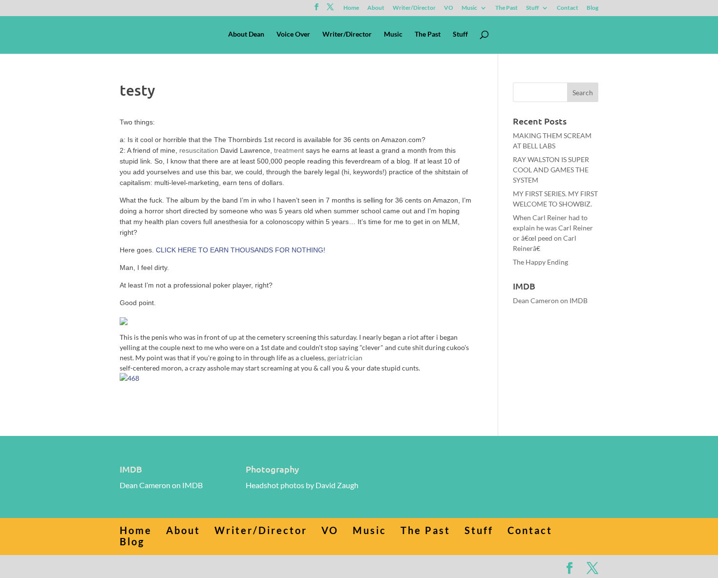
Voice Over (293, 34)
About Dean (246, 34)
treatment (289, 150)
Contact (567, 8)
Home (351, 8)
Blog (592, 8)
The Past (506, 8)
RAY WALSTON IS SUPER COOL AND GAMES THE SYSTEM (551, 169)
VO (448, 8)
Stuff (532, 8)
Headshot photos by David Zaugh (302, 485)
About (375, 8)
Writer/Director (414, 8)
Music (469, 8)
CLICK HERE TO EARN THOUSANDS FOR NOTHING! (240, 250)
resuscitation (198, 150)
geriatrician (344, 357)
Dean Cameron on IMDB (550, 300)
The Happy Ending (540, 262)
